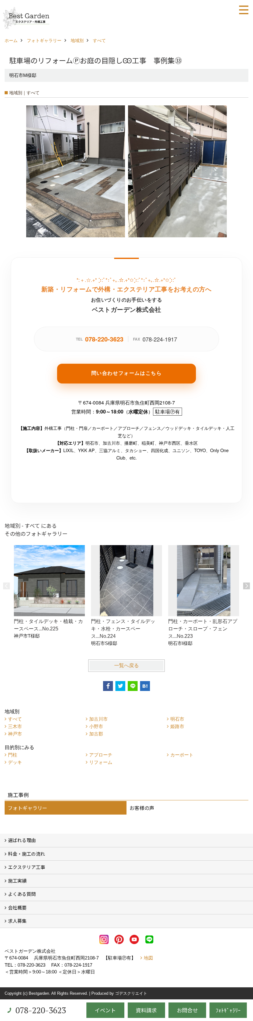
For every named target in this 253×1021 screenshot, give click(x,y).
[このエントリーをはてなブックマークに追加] (145, 686)
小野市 (96, 726)
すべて (15, 719)
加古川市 (98, 719)
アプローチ (100, 754)
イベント (105, 1010)
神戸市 (15, 733)
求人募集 (17, 920)
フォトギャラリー (27, 807)
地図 (148, 957)
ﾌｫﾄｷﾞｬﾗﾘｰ (228, 1010)
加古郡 (96, 733)
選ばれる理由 (22, 840)
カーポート (181, 754)
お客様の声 (142, 807)
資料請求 (146, 1010)
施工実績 (17, 880)
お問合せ (187, 1010)
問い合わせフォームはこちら (126, 372)
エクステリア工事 (26, 867)
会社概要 (17, 907)
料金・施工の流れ (26, 853)
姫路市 (177, 726)
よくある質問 (22, 894)
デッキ (15, 762)
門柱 (12, 754)
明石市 (177, 719)
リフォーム (100, 762)
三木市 (15, 726)
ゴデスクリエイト (131, 993)
